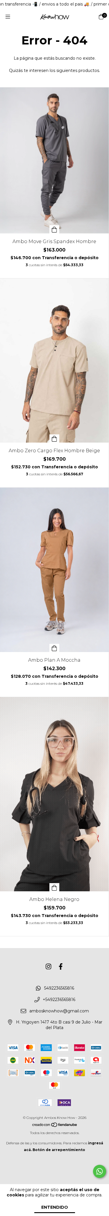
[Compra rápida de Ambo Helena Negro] (54, 887)
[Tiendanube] (55, 1126)
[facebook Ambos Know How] (60, 967)
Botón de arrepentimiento (59, 1150)
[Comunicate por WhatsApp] (99, 1171)
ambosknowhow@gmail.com (59, 1011)
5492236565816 (59, 988)
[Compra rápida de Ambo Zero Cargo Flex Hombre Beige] (54, 438)
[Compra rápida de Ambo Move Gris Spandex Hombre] (54, 229)
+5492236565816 (59, 999)
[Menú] (7, 17)
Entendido (54, 1207)
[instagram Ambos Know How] (48, 967)
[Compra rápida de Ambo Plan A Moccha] (54, 648)
